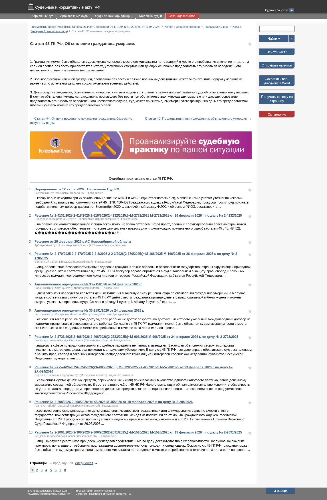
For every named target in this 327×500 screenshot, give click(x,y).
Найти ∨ (274, 38)
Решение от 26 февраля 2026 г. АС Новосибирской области (82, 241)
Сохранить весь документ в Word (277, 81)
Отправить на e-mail (277, 65)
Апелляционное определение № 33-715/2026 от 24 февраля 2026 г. (88, 284)
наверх (281, 490)
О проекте (81, 493)
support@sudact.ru (104, 490)
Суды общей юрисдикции (113, 16)
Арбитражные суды (74, 16)
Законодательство (182, 16)
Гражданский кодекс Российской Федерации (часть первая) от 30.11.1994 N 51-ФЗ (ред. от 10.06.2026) (95, 26)
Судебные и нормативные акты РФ (67, 7)
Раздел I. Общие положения (182, 26)
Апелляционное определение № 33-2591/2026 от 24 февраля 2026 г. (89, 310)
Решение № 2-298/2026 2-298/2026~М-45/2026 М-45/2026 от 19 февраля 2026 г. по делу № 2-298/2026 (113, 402)
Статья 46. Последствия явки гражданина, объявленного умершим (196, 118)
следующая (84, 463)
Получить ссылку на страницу (277, 99)
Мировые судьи (150, 16)
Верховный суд (42, 16)
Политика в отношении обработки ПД (110, 493)
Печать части (276, 52)
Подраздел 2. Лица (216, 26)
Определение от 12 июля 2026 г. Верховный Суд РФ (76, 189)
